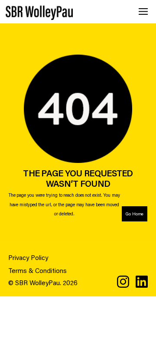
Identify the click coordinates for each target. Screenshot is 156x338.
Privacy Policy (28, 257)
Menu (143, 11)
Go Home (134, 214)
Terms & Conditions (37, 270)
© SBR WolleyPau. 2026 (43, 282)
